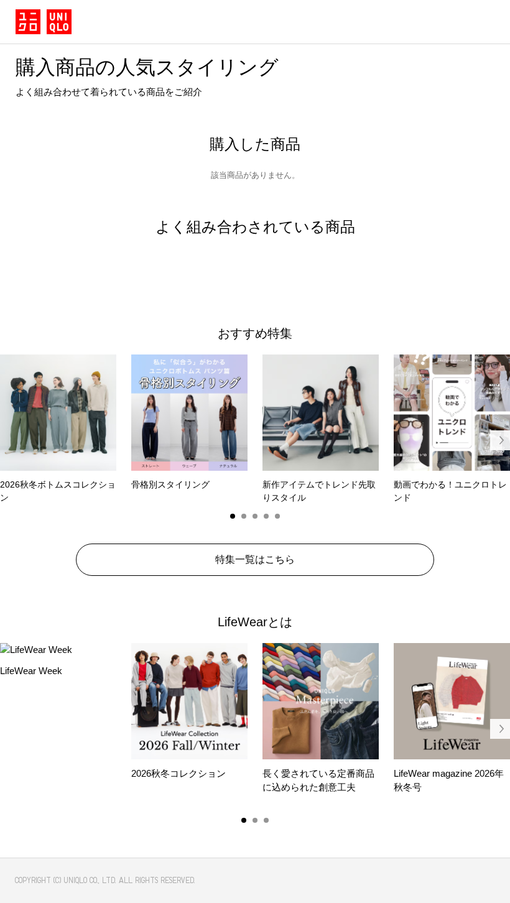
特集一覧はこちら (255, 559)
